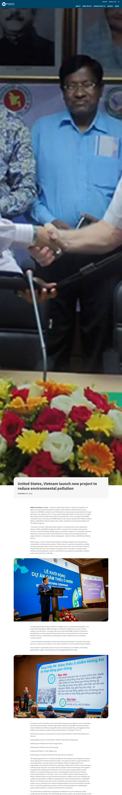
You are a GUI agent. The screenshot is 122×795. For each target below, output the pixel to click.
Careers (104, 1)
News (117, 6)
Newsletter (112, 1)
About (78, 6)
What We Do (87, 6)
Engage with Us (99, 6)
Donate (110, 6)
